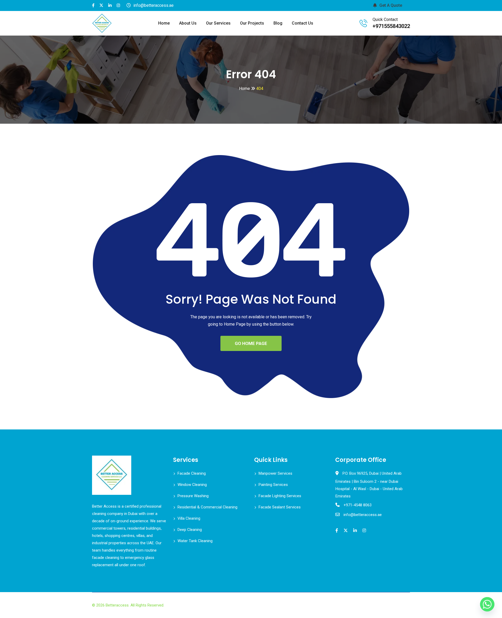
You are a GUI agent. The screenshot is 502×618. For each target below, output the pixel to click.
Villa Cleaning (189, 518)
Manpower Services (275, 473)
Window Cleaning (192, 484)
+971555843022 (391, 26)
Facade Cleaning (192, 473)
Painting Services (273, 484)
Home (164, 23)
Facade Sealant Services (280, 507)
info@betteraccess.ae (363, 514)
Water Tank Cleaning (195, 540)
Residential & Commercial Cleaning (207, 507)
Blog (277, 23)
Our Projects (252, 23)
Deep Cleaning (190, 529)
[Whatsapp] (487, 604)
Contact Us (302, 23)
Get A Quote (390, 5)
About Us (188, 23)
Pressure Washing (193, 496)
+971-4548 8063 (358, 505)
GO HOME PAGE (251, 343)
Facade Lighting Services (280, 496)
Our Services (218, 23)
